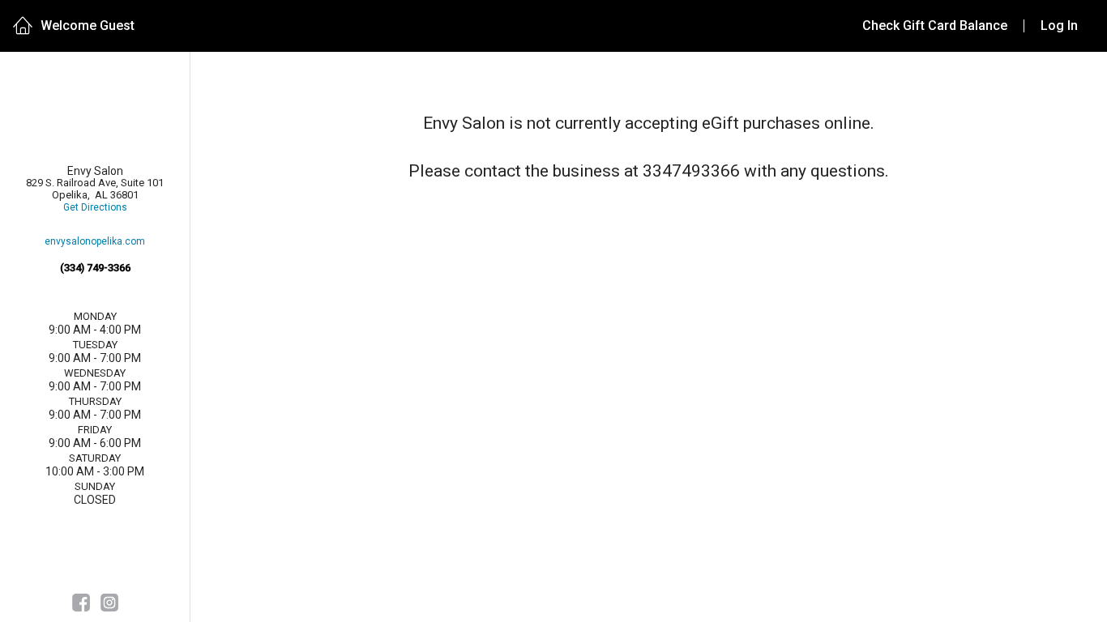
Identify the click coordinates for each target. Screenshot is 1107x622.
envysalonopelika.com (95, 241)
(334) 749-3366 (95, 268)
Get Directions (95, 207)
